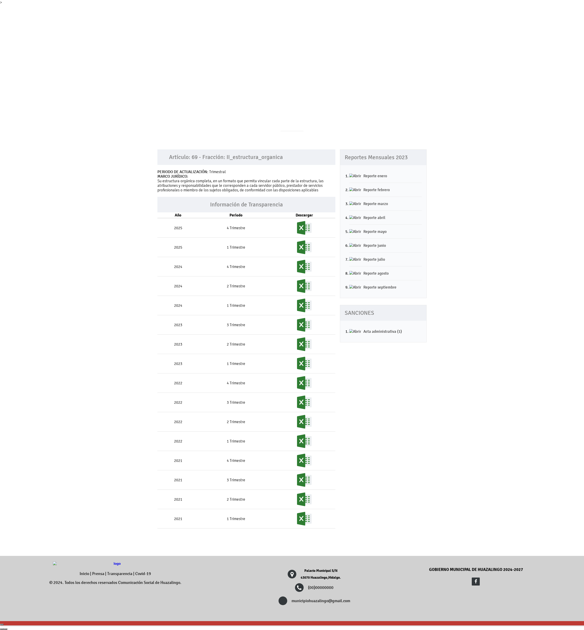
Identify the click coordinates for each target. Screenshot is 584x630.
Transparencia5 (342, 42)
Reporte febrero (376, 189)
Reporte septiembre (379, 287)
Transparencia (119, 573)
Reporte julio (374, 259)
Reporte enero (375, 176)
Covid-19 (143, 573)
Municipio (236, 42)
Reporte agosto (376, 273)
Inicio (84, 573)
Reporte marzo (375, 203)
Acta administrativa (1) (382, 331)
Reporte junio (374, 245)
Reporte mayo (375, 231)
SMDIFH (414, 42)
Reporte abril (374, 217)
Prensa (98, 573)
